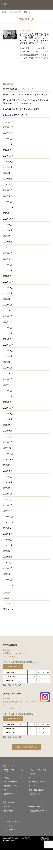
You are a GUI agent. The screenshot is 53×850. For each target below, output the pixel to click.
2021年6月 (7, 373)
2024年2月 (7, 196)
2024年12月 (8, 150)
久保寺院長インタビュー (12, 786)
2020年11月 (8, 408)
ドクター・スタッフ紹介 (37, 770)
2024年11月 (8, 156)
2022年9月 (7, 293)
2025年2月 (7, 139)
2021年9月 (7, 356)
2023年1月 (7, 270)
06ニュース (8, 598)
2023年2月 (7, 265)
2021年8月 (7, 362)
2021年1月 (7, 396)
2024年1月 (7, 202)
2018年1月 (7, 580)
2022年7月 (7, 305)
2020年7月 (7, 425)
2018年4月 (7, 562)
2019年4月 (7, 494)
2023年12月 (8, 207)
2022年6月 (7, 310)
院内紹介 (7, 778)
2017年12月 (8, 585)
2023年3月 (7, 259)
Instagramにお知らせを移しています (19, 89)
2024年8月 (7, 173)
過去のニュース (34, 794)
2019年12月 (8, 448)
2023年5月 (7, 247)
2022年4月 (7, 322)
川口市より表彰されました (15, 115)
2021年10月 (8, 351)
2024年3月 (7, 190)
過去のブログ (8, 794)
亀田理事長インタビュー (37, 782)
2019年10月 (8, 459)
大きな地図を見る (13, 666)
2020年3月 (7, 442)
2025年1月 (7, 144)
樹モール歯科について (26, 747)
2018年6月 (7, 551)
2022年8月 (7, 299)
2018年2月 (7, 574)
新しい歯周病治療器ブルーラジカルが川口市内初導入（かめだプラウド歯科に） (25, 101)
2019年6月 (7, 482)
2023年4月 (7, 253)
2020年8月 (7, 419)
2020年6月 (7, 431)
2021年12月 (8, 339)
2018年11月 (8, 522)
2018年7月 (7, 545)
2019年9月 (7, 465)
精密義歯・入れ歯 (35, 807)
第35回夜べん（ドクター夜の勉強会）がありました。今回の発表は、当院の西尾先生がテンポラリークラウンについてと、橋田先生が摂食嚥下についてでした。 (33, 38)
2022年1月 (7, 333)
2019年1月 (7, 511)
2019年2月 (7, 505)
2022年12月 (8, 276)
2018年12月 (8, 517)
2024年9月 (7, 167)
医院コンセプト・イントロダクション (14, 771)
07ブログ (7, 603)
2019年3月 (7, 499)
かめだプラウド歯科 (10, 782)
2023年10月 (8, 219)
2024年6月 (7, 179)
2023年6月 (7, 242)
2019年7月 (7, 477)
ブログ (6, 790)
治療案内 (32, 774)
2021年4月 (7, 385)
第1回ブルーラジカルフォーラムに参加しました (25, 94)
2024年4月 (7, 184)
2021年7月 (7, 368)
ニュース (32, 786)
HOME (4, 12)
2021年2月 (7, 391)
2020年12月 (8, 402)
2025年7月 (7, 133)
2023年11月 (8, 213)
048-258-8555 (14, 657)
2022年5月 (7, 316)
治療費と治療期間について (38, 811)
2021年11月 (8, 345)
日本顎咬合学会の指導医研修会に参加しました (24, 109)
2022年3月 (7, 328)
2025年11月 (8, 127)
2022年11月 (8, 282)
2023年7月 (7, 236)
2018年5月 (7, 557)
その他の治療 (8, 811)
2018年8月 (7, 540)
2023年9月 (7, 225)
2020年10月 (8, 414)
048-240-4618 (14, 709)
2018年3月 (7, 568)
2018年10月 (8, 528)
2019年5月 (7, 488)
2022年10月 (8, 288)
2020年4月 (7, 436)
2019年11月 (8, 454)
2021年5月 (7, 379)
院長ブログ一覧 (15, 12)
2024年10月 (8, 162)
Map (30, 778)
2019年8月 (7, 471)
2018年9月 (7, 534)
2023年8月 (7, 230)
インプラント (8, 807)
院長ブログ (8, 609)
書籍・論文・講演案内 (37, 790)
